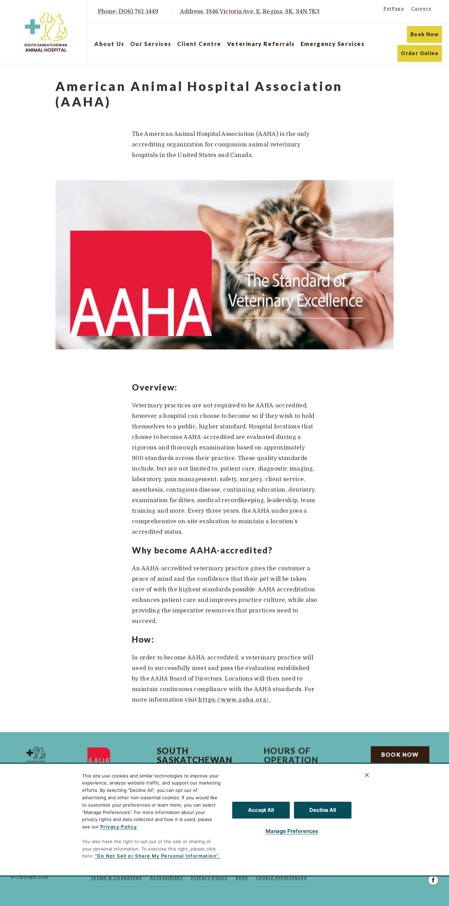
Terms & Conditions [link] (116, 877)
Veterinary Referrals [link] (261, 43)
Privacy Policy (118, 826)
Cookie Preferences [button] (281, 877)
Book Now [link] (424, 34)
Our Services (151, 43)
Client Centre (199, 43)
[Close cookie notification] (367, 775)
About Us (109, 43)
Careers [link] (421, 8)
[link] (45, 32)
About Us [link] (387, 773)
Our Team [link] (388, 789)
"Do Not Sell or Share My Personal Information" (156, 856)
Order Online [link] (419, 53)
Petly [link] (242, 877)
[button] (416, 850)
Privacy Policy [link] (209, 877)
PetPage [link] (393, 8)
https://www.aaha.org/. (234, 700)
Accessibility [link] (166, 877)
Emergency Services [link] (333, 43)
